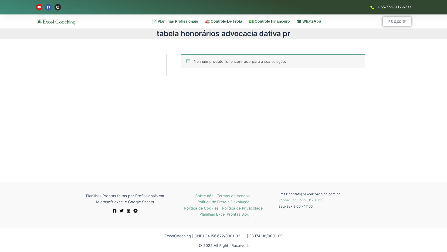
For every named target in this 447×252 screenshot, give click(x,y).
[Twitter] (121, 211)
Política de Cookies (201, 208)
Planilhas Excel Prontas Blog (224, 214)
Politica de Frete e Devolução (223, 202)
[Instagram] (128, 211)
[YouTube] (135, 211)
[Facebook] (114, 211)
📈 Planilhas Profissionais (175, 21)
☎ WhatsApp (309, 21)
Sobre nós (204, 195)
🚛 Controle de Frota (223, 21)
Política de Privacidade (242, 208)
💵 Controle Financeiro (269, 21)
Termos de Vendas (233, 195)
